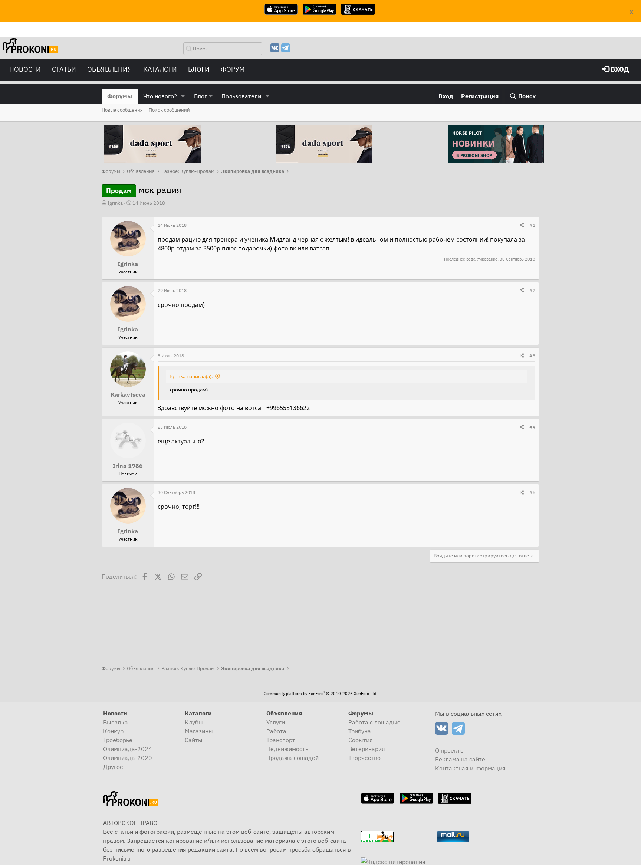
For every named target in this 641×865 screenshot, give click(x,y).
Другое (113, 766)
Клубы (194, 722)
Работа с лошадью (374, 722)
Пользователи (241, 96)
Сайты (194, 740)
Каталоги (160, 69)
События (360, 740)
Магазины (199, 731)
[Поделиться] (522, 225)
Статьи (64, 69)
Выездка (115, 722)
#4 (532, 427)
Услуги (275, 722)
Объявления (109, 69)
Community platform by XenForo (320, 693)
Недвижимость (287, 749)
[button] (183, 96)
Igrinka (115, 203)
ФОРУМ (233, 69)
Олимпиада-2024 (127, 749)
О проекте (449, 750)
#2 (532, 290)
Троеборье (117, 740)
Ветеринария (366, 749)
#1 (532, 225)
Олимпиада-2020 (127, 757)
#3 (532, 355)
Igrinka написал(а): (191, 376)
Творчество (364, 757)
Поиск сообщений (169, 110)
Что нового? (160, 96)
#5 (532, 492)
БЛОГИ (199, 69)
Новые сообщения (122, 110)
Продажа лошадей (292, 757)
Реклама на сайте (460, 759)
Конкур (113, 731)
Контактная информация (470, 768)
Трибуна (359, 731)
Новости (25, 69)
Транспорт (280, 740)
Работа (276, 731)
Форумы (119, 96)
